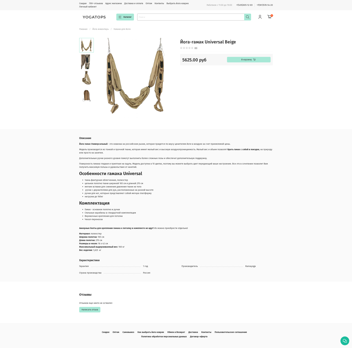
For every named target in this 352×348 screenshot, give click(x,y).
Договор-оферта (198, 336)
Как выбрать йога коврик (151, 332)
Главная (83, 29)
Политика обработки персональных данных (164, 336)
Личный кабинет (88, 6)
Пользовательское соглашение (231, 332)
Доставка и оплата (133, 3)
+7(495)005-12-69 (244, 5)
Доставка (193, 332)
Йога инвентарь (100, 29)
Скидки (83, 3)
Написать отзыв (90, 309)
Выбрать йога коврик (178, 3)
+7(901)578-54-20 (265, 5)
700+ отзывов (96, 3)
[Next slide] (170, 78)
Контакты (159, 3)
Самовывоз (128, 332)
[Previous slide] (100, 78)
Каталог (127, 17)
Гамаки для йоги (122, 29)
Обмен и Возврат (176, 332)
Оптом (149, 3)
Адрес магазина (113, 3)
